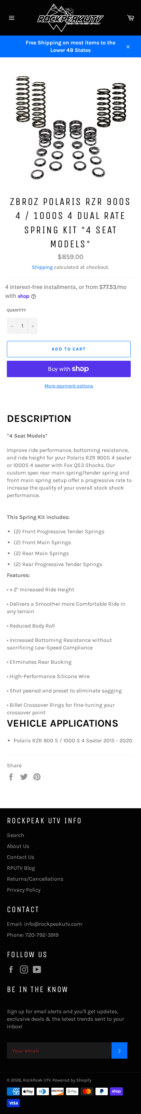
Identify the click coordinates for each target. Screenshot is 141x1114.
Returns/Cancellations (35, 879)
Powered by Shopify (71, 1080)
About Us (18, 846)
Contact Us (20, 857)
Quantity (16, 310)
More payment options (68, 386)
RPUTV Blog (21, 868)
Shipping (42, 267)
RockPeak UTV (37, 1080)
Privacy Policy (23, 889)
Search (15, 835)
